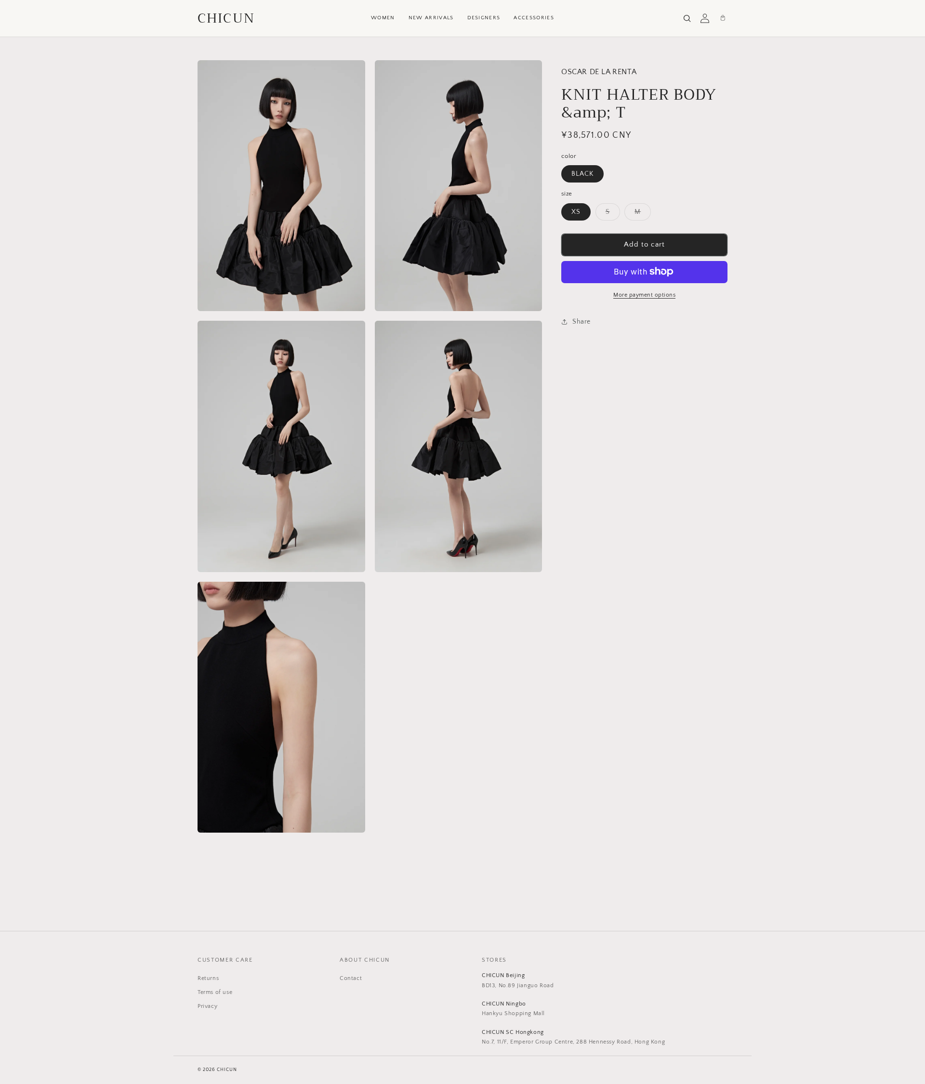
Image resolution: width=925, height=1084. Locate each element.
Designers (484, 18)
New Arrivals (431, 18)
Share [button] (581, 322)
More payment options (644, 294)
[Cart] (722, 18)
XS (576, 211)
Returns (208, 978)
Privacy (207, 1006)
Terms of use (215, 992)
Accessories (534, 18)
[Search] (687, 18)
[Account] (705, 18)
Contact (351, 978)
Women (383, 18)
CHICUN (226, 18)
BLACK (582, 174)
